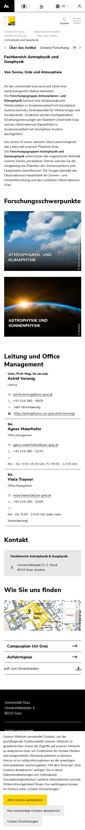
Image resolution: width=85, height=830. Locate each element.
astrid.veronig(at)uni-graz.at (33, 394)
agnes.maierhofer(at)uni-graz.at (35, 445)
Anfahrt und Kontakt (19, 731)
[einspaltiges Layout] (42, 6)
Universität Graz (14, 32)
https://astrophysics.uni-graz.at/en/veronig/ (44, 413)
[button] (7, 6)
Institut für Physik (15, 36)
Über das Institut (48, 36)
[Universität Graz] (10, 21)
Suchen (64, 23)
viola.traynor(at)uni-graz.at (32, 495)
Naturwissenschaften (47, 32)
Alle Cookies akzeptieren (25, 800)
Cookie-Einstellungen (22, 821)
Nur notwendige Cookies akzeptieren (33, 811)
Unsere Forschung (54, 47)
